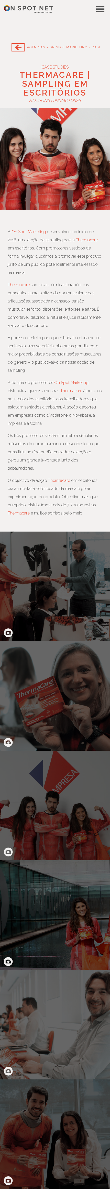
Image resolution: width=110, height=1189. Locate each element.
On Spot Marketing (68, 47)
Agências (36, 47)
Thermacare (87, 239)
